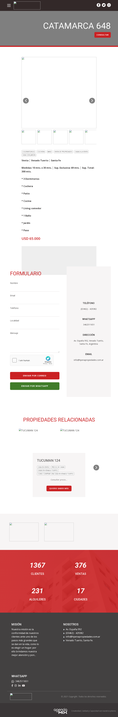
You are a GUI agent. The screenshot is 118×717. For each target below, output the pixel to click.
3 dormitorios (28, 152)
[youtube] (23, 685)
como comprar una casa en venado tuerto (55, 474)
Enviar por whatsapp (34, 386)
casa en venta (43, 467)
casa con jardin (28, 155)
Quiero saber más (59, 488)
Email (12, 295)
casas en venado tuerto (48, 470)
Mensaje (14, 333)
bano (49, 152)
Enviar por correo (34, 375)
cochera (41, 152)
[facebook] (98, 5)
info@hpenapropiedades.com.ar (88, 360)
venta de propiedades (63, 152)
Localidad (14, 320)
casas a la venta (81, 152)
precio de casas (58, 467)
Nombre (14, 283)
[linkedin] (19, 685)
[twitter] (104, 5)
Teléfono (14, 308)
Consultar (103, 35)
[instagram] (109, 5)
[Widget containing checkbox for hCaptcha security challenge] (32, 360)
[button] (26, 101)
